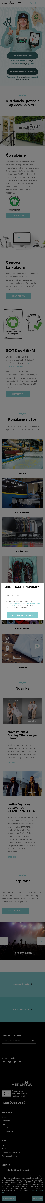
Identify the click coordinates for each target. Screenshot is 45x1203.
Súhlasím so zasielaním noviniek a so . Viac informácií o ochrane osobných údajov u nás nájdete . (23, 604)
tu (31, 607)
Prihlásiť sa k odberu (22, 615)
